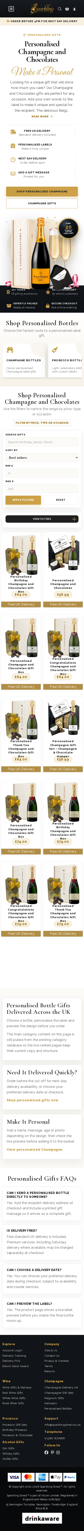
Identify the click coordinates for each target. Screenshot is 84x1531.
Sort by (12, 450)
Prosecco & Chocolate (17, 1435)
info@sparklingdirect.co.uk (62, 1424)
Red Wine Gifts (12, 1392)
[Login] (74, 8)
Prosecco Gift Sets (14, 1424)
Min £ (9, 466)
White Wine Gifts (13, 1398)
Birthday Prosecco (14, 1429)
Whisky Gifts (10, 1453)
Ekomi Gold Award (15, 1366)
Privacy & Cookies (56, 1360)
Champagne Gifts (42, 203)
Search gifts (15, 434)
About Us (50, 1350)
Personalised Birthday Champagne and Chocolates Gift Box (21, 583)
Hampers (50, 1403)
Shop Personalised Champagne (42, 191)
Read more (40, 116)
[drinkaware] (42, 1518)
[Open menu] (11, 9)
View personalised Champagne (35, 1150)
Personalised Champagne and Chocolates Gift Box (21, 666)
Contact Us (51, 1355)
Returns (49, 1371)
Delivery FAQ (11, 1360)
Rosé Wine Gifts (13, 1403)
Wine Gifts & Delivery (17, 1387)
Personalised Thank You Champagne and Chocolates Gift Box (21, 748)
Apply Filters (23, 499)
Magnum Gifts (54, 1398)
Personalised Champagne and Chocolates (63, 584)
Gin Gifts (8, 1448)
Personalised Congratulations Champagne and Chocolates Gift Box (63, 666)
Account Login (12, 1350)
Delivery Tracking (14, 1355)
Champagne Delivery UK (61, 1387)
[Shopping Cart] (67, 8)
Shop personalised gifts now (33, 1100)
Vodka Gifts (10, 1458)
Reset (60, 499)
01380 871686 (54, 1438)
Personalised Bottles (58, 1408)
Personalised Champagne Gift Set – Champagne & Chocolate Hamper (63, 748)
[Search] (59, 8)
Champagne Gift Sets (59, 1392)
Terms (48, 1366)
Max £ (9, 481)
